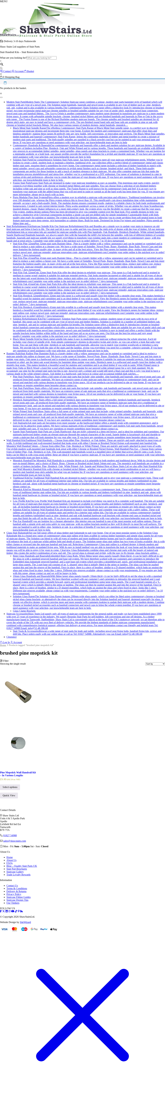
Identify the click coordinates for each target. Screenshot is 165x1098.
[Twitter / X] (3, 911)
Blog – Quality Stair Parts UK (21, 866)
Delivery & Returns (16, 891)
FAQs (9, 863)
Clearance (11, 637)
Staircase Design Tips (17, 900)
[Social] (19, 911)
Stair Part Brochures (16, 868)
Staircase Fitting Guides (18, 897)
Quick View (9, 795)
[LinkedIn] (6, 911)
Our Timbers (12, 903)
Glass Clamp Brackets (24, 610)
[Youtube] (12, 911)
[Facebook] (1, 911)
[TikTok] (16, 911)
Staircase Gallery (15, 871)
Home (3, 645)
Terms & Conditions (16, 888)
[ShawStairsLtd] (46, 35)
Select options (10, 787)
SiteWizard (25, 922)
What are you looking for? (13, 57)
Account (17, 642)
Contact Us (12, 885)
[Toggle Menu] (1, 97)
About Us (11, 860)
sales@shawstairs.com (14, 841)
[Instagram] (9, 911)
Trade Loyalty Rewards (18, 874)
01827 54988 (10, 835)
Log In (6, 642)
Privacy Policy (13, 894)
